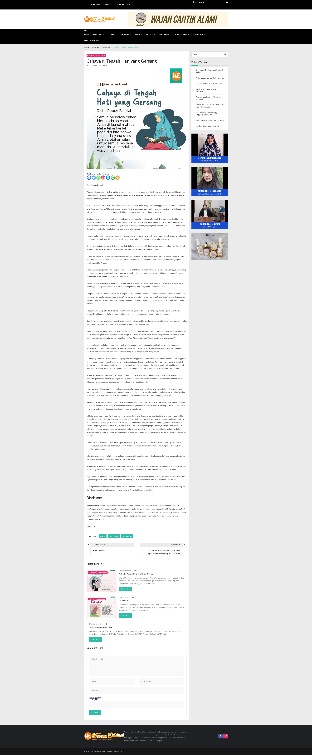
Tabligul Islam (100, 55)
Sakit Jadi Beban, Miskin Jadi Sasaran (210, 84)
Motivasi (91, 599)
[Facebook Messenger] (108, 177)
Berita (137, 35)
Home (86, 35)
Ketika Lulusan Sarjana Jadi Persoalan (210, 78)
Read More (126, 589)
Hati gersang (113, 536)
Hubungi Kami (123, 5)
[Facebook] (89, 177)
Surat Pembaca (182, 35)
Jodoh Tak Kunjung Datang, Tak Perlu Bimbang (136, 574)
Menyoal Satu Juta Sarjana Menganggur (206, 90)
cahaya (102, 536)
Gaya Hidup (164, 35)
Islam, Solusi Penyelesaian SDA (100, 627)
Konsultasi (198, 35)
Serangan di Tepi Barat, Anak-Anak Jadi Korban (210, 71)
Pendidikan (98, 35)
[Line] (113, 177)
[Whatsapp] (98, 177)
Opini (112, 35)
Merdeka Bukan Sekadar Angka (207, 126)
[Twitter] (94, 177)
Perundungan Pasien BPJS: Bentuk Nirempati (208, 98)
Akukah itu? (123, 601)
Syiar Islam (123, 35)
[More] (117, 177)
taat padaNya (127, 536)
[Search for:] (213, 3)
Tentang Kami (94, 5)
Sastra (149, 35)
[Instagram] (103, 177)
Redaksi (108, 5)
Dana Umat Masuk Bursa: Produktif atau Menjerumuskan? (209, 106)
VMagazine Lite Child (114, 751)
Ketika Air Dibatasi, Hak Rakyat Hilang (210, 120)
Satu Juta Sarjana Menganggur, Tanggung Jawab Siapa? (207, 114)
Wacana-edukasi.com (95, 192)
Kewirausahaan (91, 40)
